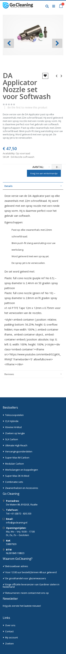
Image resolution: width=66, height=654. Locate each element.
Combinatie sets (14, 482)
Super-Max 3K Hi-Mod (17, 475)
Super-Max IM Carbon (17, 457)
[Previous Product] (57, 75)
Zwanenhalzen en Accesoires (21, 488)
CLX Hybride (12, 421)
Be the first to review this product (27, 107)
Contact (9, 631)
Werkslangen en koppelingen (21, 469)
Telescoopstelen (14, 415)
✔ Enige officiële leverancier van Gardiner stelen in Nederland (31, 585)
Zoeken (9, 643)
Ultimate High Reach (16, 445)
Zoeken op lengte (15, 433)
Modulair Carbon (14, 463)
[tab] (33, 186)
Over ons (10, 625)
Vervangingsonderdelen (18, 451)
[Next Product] (61, 75)
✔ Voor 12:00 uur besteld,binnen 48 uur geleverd (30, 572)
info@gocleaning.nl (16, 522)
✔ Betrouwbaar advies (15, 566)
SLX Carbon (11, 439)
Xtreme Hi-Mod (13, 427)
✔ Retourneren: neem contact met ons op (26, 593)
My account (11, 637)
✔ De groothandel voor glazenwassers (24, 578)
